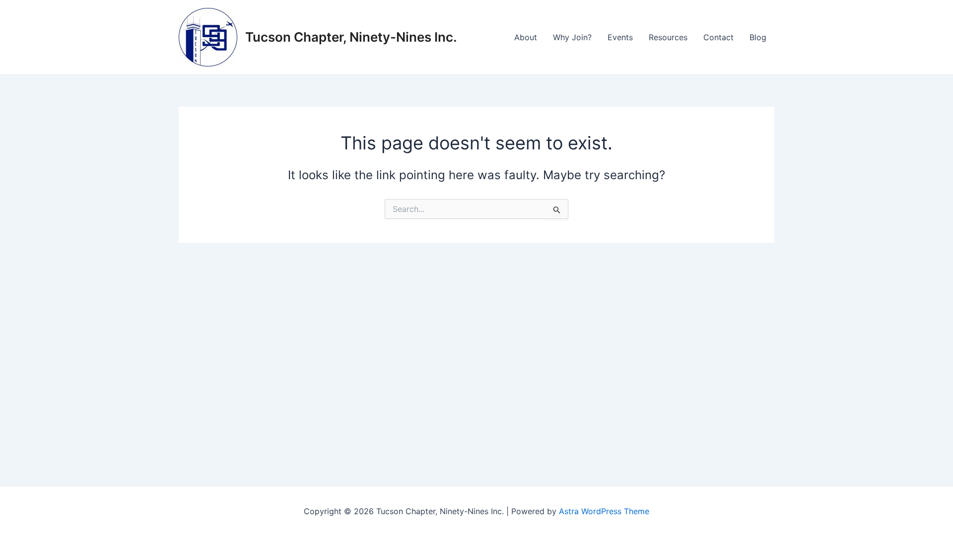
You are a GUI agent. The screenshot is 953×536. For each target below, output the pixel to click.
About (525, 37)
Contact (718, 37)
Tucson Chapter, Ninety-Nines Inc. (351, 37)
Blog (757, 37)
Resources (668, 37)
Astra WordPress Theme (604, 511)
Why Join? (572, 37)
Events (620, 37)
